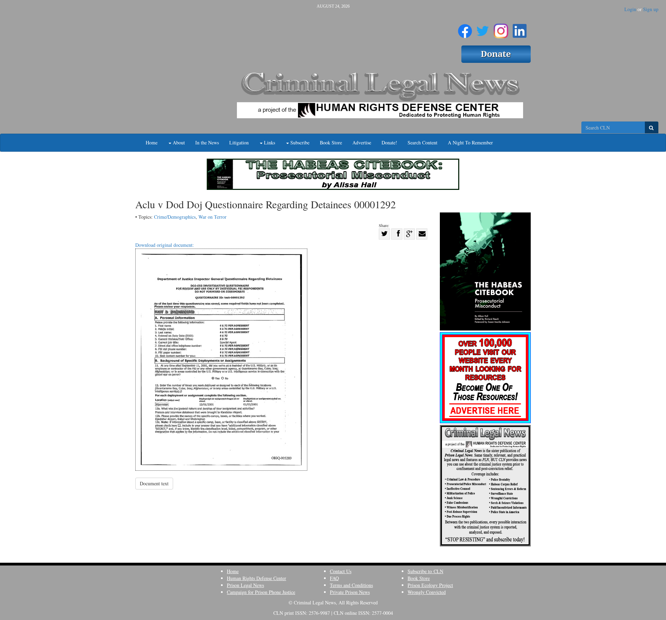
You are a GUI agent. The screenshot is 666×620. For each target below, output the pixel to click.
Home (151, 142)
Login (630, 9)
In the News (207, 142)
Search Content (422, 142)
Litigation (239, 142)
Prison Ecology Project (430, 585)
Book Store (331, 142)
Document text (154, 483)
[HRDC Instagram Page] (501, 28)
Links (269, 142)
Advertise (361, 142)
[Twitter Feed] (482, 28)
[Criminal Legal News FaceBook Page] (465, 28)
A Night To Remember (470, 142)
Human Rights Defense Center (256, 578)
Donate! (389, 142)
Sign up (650, 9)
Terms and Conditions (351, 585)
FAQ (334, 578)
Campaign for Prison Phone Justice (261, 592)
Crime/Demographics (175, 216)
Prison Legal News (245, 585)
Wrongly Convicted (427, 592)
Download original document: (164, 245)
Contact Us (340, 571)
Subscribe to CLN (425, 571)
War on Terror (212, 216)
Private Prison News (350, 592)
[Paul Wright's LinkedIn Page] (520, 28)
